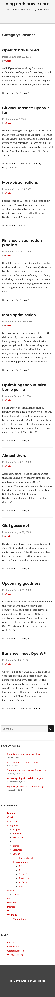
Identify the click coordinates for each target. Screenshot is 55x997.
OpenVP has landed (20, 50)
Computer (25, 163)
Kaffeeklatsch (26, 857)
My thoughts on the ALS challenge (25, 786)
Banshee (10, 93)
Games (10, 890)
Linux (16, 845)
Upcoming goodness (21, 583)
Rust (21, 886)
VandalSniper (20, 918)
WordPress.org (15, 954)
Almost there (14, 455)
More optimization (19, 315)
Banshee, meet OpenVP (24, 653)
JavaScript (24, 878)
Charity (11, 817)
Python (23, 882)
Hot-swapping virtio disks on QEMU (26, 778)
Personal (12, 902)
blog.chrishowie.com (28, 4)
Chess (16, 894)
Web (9, 910)
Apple (16, 829)
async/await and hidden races (22, 762)
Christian (12, 821)
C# (17, 93)
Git (14, 841)
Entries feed (13, 946)
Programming (9, 167)
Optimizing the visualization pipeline (25, 387)
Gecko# (23, 874)
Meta (10, 898)
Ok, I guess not (15, 525)
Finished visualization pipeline (22, 243)
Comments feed (15, 950)
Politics (11, 906)
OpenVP (24, 93)
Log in (10, 942)
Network (17, 849)
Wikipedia (12, 914)
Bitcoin (11, 813)
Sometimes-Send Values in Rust (24, 753)
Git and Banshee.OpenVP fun (25, 110)
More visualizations (20, 182)
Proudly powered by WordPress (27, 980)
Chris (8, 60)
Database (18, 837)
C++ (21, 870)
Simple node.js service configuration (26, 770)
